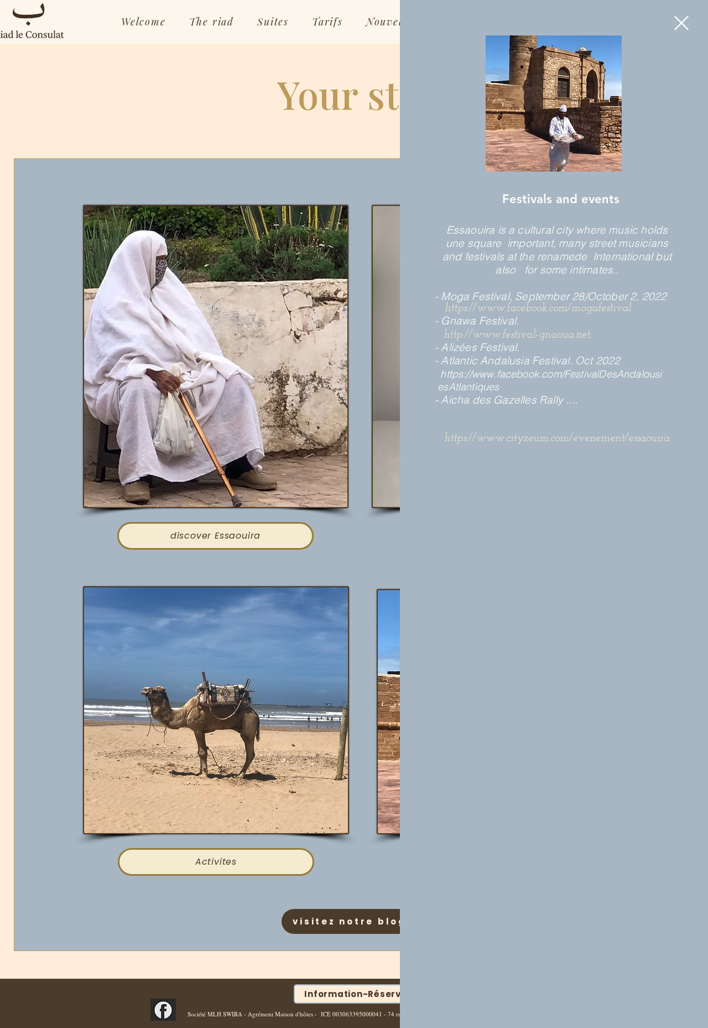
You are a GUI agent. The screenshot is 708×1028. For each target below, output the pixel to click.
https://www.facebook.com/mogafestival (538, 308)
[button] (681, 23)
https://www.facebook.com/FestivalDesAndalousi (551, 374)
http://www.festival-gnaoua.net (517, 334)
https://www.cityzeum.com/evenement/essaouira (557, 438)
